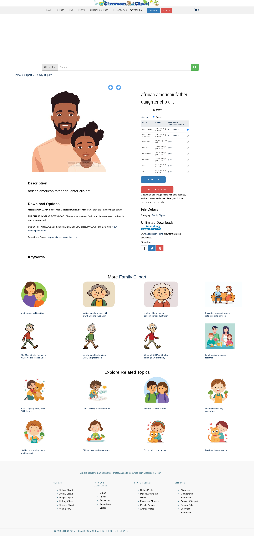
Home (49, 10)
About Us (185, 490)
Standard (159, 117)
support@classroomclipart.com (63, 237)
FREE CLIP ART (147, 130)
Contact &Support (189, 501)
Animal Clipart (66, 493)
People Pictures (147, 505)
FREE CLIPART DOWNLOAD (147, 136)
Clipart (61, 10)
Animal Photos (147, 508)
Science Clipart (66, 505)
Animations (105, 500)
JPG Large (145, 148)
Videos (103, 508)
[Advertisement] (127, 37)
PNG (71, 10)
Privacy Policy (187, 505)
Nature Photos (147, 490)
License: (145, 117)
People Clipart (66, 497)
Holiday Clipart (66, 501)
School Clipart (66, 490)
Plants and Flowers (149, 501)
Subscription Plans (154, 234)
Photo (81, 10)
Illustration (120, 10)
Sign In (166, 10)
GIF (143, 172)
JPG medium (146, 154)
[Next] (118, 87)
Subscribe (154, 10)
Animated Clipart (99, 10)
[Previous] (110, 87)
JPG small (145, 160)
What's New (65, 508)
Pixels (158, 122)
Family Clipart (43, 75)
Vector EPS (146, 142)
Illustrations (105, 504)
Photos (103, 496)
